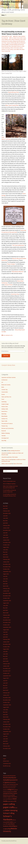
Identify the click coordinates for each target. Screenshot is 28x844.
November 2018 (6, 644)
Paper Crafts (4, 421)
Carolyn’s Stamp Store (8, 365)
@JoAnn (5, 784)
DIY (13, 789)
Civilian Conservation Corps (19, 38)
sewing (4, 822)
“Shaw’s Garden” (11, 264)
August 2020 (6, 603)
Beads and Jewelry (6, 384)
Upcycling (4, 440)
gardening (12, 791)
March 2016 (5, 717)
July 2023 (5, 532)
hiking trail (15, 41)
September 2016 (7, 705)
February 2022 (6, 559)
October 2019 (6, 625)
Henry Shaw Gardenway (14, 39)
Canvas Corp (10, 786)
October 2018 (6, 646)
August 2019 (6, 629)
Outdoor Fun (4, 418)
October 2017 (6, 673)
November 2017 (6, 671)
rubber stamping (10, 810)
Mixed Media (4, 416)
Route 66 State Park (6, 46)
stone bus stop (15, 294)
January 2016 (6, 721)
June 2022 (5, 549)
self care (14, 820)
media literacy (14, 796)
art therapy (5, 786)
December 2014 (6, 748)
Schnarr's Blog (8, 813)
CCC (12, 38)
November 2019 (6, 622)
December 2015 (6, 724)
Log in (4, 758)
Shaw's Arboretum (14, 47)
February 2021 (6, 588)
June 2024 (5, 518)
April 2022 (5, 554)
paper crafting (9, 804)
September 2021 (7, 571)
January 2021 (6, 591)
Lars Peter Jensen (6, 43)
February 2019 (6, 639)
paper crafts (8, 807)
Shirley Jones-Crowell (7, 459)
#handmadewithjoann (9, 777)
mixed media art (10, 801)
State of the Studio (13, 457)
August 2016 (6, 707)
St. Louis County (9, 49)
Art (2, 382)
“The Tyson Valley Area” (18, 245)
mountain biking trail (14, 44)
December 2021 (6, 564)
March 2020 (5, 612)
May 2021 (5, 581)
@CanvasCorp (12, 782)
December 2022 (6, 542)
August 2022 (6, 547)
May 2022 (5, 552)
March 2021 (5, 586)
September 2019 (7, 627)
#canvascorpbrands (7, 775)
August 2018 (6, 649)
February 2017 (6, 692)
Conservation (5, 392)
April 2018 (5, 658)
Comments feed (7, 763)
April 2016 (5, 714)
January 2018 (6, 666)
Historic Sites (18, 36)
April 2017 (5, 688)
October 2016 (6, 702)
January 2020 (6, 617)
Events (3, 394)
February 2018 (6, 663)
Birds (3, 387)
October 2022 (6, 545)
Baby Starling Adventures (14, 450)
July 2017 (5, 680)
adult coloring (10, 784)
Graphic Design (5, 404)
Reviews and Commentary (8, 428)
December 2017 (6, 668)
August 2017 (6, 678)
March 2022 (5, 557)
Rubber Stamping (6, 433)
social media (9, 822)
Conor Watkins (5, 39)
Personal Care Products (7, 423)
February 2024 (6, 525)
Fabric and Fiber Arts (6, 397)
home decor (10, 793)
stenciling (12, 826)
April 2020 (5, 610)
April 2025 (5, 508)
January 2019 (6, 642)
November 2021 (6, 566)
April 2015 (5, 741)
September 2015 (7, 731)
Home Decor (4, 411)
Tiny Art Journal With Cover (9, 481)
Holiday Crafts (5, 409)
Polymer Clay (5, 426)
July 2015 (5, 736)
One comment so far (8, 335)
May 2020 (5, 608)
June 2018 (5, 654)
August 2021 (6, 574)
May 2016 (5, 712)
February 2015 (6, 746)
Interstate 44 (21, 41)
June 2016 (5, 709)
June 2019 (5, 634)
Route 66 (6, 38)
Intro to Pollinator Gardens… (9, 483)
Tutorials (4, 435)
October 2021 (6, 569)
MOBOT (7, 44)
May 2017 (5, 685)
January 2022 (6, 562)
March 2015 (5, 743)
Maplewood (5, 795)
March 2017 (5, 690)
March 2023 (5, 537)
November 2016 (6, 700)
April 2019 (5, 637)
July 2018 (5, 651)
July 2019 (5, 632)
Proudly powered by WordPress (9, 840)
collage (9, 789)
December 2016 (6, 697)
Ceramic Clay (5, 389)
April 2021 (5, 583)
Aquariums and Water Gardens (9, 377)
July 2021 (5, 576)
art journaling (15, 784)
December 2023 (6, 530)
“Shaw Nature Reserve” (17, 271)
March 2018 (5, 661)
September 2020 (7, 600)
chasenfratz (4, 453)
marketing (10, 795)
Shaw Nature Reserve (16, 46)
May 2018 (5, 656)
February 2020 (6, 615)
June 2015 (5, 738)
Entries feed (6, 761)
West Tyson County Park (12, 105)
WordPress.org (6, 766)
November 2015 (6, 726)
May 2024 (5, 520)
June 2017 (5, 683)
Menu (3, 15)
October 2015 (6, 729)
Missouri (10, 799)
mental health (5, 799)
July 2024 (5, 515)
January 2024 (6, 528)
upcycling (7, 829)
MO (15, 801)
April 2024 (5, 523)
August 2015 (6, 734)
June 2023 (5, 535)
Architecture (4, 380)
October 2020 (6, 598)
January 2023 (6, 540)
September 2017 (7, 675)
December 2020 (6, 593)
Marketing (4, 413)
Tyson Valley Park (17, 49)
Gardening (4, 401)
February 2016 (6, 719)
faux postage (8, 791)
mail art (15, 793)
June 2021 (5, 578)
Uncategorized (5, 438)
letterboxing (13, 43)
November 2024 (6, 513)
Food (3, 399)
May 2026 (5, 506)
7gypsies (6, 782)
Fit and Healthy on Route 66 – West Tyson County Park (14, 33)
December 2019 (6, 620)
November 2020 (6, 595)
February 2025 (6, 511)
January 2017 (6, 695)
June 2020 (5, 605)
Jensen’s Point (8, 284)
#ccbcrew (13, 775)
